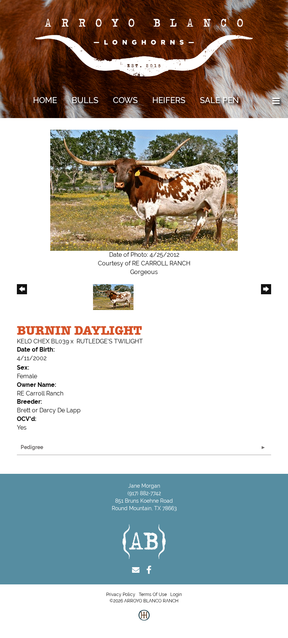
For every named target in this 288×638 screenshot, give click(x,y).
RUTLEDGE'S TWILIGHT (109, 341)
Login (176, 594)
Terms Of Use (153, 594)
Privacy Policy (120, 594)
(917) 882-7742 (144, 493)
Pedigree (32, 447)
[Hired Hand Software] (144, 621)
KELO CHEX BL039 (43, 341)
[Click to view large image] (144, 189)
